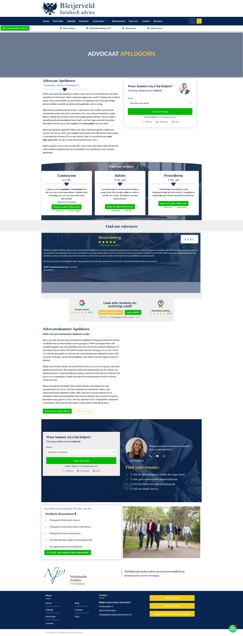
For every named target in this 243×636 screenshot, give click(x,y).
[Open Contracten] (106, 21)
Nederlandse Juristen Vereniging (93, 366)
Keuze (130, 98)
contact (60, 146)
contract (63, 389)
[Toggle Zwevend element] (233, 628)
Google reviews (82, 309)
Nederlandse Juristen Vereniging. (143, 575)
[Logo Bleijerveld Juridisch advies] (68, 8)
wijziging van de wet (101, 350)
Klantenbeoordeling (161, 311)
